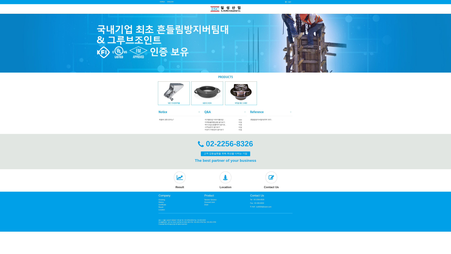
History (161, 202)
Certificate (162, 205)
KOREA (162, 2)
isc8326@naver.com (263, 207)
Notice (163, 112)
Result (161, 207)
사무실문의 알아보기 (212, 127)
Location (162, 210)
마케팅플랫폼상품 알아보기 (215, 122)
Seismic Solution (210, 200)
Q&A (207, 112)
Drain (206, 205)
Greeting (162, 200)
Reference (257, 112)
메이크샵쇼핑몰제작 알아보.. (215, 125)
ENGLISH (170, 2)
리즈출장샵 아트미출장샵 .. (215, 120)
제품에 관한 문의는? (166, 120)
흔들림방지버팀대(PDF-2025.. (261, 120)
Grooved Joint (209, 202)
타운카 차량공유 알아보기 (214, 130)
